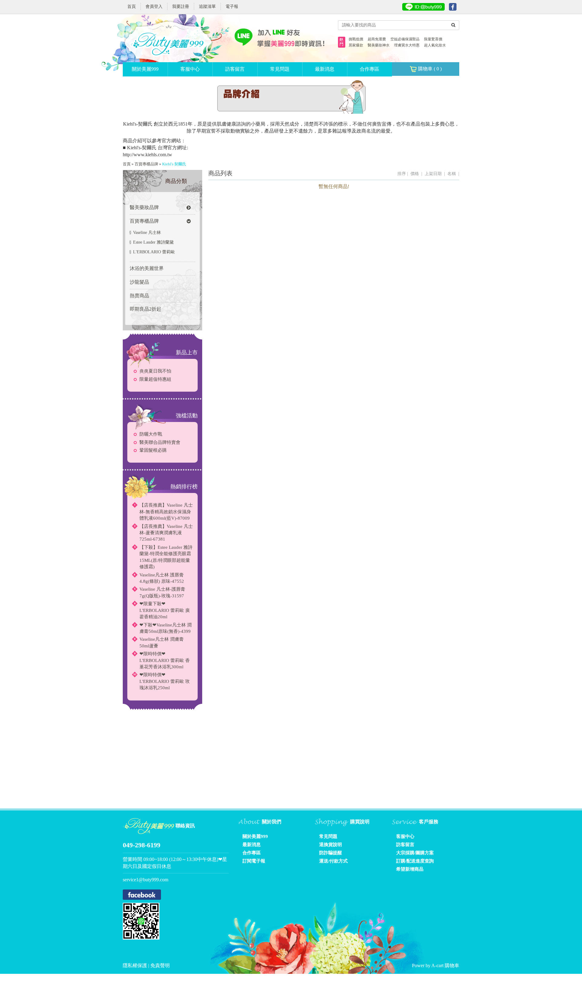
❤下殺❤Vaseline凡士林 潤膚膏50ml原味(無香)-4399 (165, 628)
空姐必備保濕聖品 (405, 39)
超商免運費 (377, 39)
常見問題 (279, 69)
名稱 (451, 173)
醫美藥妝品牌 (144, 207)
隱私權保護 (135, 965)
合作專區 (369, 69)
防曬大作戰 (150, 434)
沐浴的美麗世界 (147, 268)
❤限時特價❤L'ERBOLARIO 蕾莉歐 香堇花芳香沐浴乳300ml (164, 660)
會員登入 (154, 6)
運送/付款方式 (333, 861)
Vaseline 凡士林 (147, 232)
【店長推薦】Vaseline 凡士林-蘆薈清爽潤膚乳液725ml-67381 (166, 533)
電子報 (232, 6)
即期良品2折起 (145, 309)
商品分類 (176, 181)
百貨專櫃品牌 (146, 164)
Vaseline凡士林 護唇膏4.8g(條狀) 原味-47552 (161, 578)
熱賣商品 (139, 295)
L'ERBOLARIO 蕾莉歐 (154, 252)
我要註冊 (180, 6)
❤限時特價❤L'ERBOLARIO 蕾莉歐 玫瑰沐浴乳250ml (164, 681)
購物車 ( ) (429, 68)
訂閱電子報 (253, 861)
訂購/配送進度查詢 (415, 861)
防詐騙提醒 (330, 852)
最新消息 (324, 69)
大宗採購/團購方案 (415, 852)
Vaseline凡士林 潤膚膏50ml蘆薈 (161, 642)
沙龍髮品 (139, 282)
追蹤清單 (207, 6)
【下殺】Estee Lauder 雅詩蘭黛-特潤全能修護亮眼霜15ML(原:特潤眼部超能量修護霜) (165, 557)
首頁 (131, 6)
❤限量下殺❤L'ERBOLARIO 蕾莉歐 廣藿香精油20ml (164, 610)
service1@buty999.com (145, 879)
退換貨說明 (330, 844)
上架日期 (433, 173)
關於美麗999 (145, 69)
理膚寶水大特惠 (407, 45)
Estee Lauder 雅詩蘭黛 (153, 242)
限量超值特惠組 (155, 379)
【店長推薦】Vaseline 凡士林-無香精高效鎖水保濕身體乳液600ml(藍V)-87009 (166, 512)
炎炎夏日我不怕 (155, 371)
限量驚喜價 (433, 39)
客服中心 (190, 69)
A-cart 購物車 (445, 965)
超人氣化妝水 (435, 45)
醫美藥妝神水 (379, 45)
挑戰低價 (356, 39)
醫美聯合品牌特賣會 (159, 442)
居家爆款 (356, 45)
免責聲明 (160, 965)
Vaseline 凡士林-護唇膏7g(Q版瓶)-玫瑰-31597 (162, 592)
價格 (414, 173)
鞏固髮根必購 (153, 450)
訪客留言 (235, 69)
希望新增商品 (409, 869)
